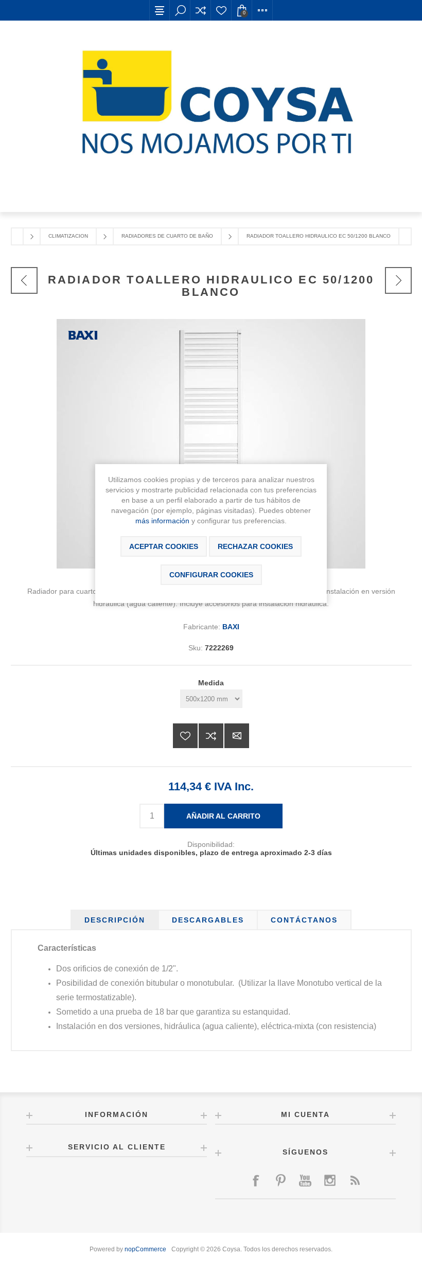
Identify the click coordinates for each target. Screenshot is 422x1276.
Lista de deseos (221, 10)
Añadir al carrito (223, 816)
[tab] (115, 920)
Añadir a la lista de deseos (185, 735)
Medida (211, 683)
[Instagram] (330, 1180)
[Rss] (354, 1180)
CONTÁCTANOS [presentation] (304, 920)
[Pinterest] (280, 1180)
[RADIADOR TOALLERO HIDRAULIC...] (24, 280)
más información (162, 521)
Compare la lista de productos (200, 10)
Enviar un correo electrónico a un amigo (236, 735)
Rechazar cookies (255, 546)
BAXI (230, 627)
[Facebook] (255, 1180)
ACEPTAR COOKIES (163, 546)
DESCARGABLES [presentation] (208, 920)
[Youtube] (305, 1180)
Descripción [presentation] (114, 920)
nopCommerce (145, 1249)
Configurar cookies (211, 575)
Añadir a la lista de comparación (211, 735)
